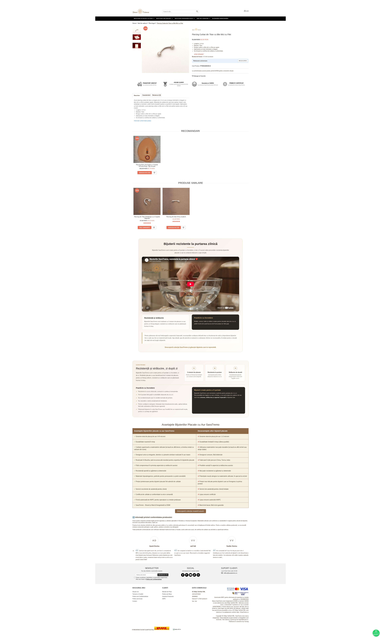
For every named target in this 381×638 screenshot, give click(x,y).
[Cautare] (197, 11)
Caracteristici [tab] (146, 95)
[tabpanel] (165, 49)
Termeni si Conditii (137, 594)
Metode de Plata (167, 591)
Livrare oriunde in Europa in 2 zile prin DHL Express (163, 631)
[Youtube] (190, 575)
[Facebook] (183, 575)
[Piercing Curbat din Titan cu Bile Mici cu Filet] (165, 49)
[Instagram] (198, 575)
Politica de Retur (167, 594)
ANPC (164, 598)
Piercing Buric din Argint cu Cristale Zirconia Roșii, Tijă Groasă (147, 165)
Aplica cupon (243, 60)
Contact (134, 601)
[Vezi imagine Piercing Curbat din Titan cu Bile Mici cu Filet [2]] (137, 45)
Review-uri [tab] (156, 95)
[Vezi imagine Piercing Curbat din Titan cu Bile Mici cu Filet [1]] (137, 37)
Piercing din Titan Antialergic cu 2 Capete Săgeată (147, 217)
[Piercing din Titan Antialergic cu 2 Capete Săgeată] (147, 201)
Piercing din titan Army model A (176, 216)
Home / (134, 23)
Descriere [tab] (137, 95)
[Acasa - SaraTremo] (142, 11)
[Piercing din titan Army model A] (176, 201)
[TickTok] (194, 575)
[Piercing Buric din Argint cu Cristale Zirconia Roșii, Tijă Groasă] (147, 149)
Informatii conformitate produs (142, 121)
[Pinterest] (186, 575)
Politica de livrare (137, 598)
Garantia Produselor (168, 596)
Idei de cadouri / (143, 23)
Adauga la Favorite (199, 76)
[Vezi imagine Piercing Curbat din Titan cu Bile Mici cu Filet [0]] (137, 30)
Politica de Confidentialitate (154, 579)
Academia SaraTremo (220, 18)
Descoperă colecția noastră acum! (190, 511)
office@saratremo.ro (230, 573)
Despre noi (135, 591)
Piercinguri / (153, 23)
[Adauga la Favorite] (154, 172)
